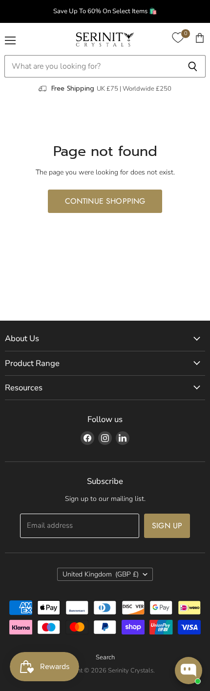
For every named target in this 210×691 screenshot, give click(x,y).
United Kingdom (101, 574)
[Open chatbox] (188, 670)
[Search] (193, 66)
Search (105, 657)
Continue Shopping (105, 201)
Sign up (167, 525)
